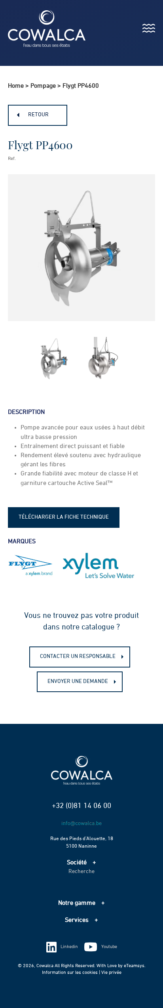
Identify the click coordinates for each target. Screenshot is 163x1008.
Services (77, 920)
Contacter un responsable (78, 656)
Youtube (109, 947)
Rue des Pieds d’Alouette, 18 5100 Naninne (81, 842)
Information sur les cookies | (71, 972)
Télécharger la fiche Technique (64, 517)
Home (16, 86)
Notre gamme (76, 903)
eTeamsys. (135, 966)
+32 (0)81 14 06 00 (81, 806)
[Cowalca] (38, 28)
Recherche (81, 871)
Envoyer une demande (77, 681)
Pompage (43, 86)
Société (77, 863)
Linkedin (69, 947)
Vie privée (111, 972)
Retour (38, 114)
